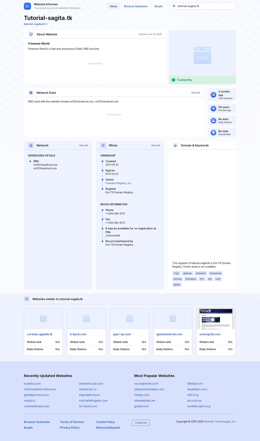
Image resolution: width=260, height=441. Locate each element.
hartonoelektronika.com (40, 389)
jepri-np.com (122, 334)
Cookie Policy (105, 422)
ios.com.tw (194, 400)
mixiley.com (142, 395)
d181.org (192, 395)
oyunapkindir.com (146, 383)
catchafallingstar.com (93, 400)
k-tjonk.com (78, 334)
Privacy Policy (69, 427)
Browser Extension (136, 6)
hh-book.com (88, 406)
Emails (159, 6)
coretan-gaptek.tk (39, 334)
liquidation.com (197, 389)
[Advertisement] (95, 73)
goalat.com (141, 406)
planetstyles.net (144, 400)
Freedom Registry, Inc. (119, 183)
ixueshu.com (32, 383)
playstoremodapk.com (149, 389)
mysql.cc (30, 400)
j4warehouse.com (91, 383)
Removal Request (108, 427)
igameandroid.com (169, 334)
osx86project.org (198, 406)
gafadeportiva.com (36, 395)
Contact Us (141, 422)
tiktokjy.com (195, 383)
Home (113, 6)
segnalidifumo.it (89, 395)
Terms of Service (72, 422)
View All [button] (195, 92)
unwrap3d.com (210, 334)
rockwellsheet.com (36, 406)
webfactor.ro (87, 389)
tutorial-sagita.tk (34, 23)
